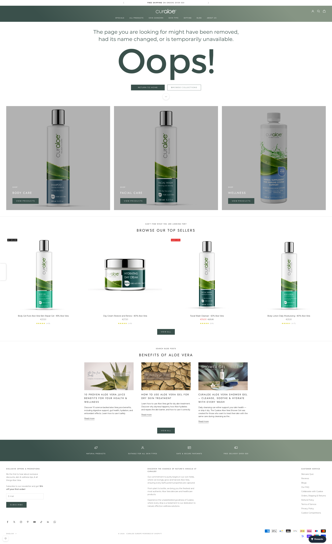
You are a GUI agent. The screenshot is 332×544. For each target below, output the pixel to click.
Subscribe (16, 505)
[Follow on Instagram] (21, 522)
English (10, 534)
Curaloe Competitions (311, 513)
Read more (89, 418)
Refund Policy (307, 500)
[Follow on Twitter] (14, 522)
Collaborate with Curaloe (312, 491)
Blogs (303, 483)
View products (25, 201)
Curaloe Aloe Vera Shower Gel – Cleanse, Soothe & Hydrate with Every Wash (223, 398)
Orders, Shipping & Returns (313, 496)
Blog (199, 18)
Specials (119, 18)
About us (212, 18)
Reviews (305, 478)
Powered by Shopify (152, 534)
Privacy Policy (307, 508)
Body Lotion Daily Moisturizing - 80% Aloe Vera (288, 316)
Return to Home (148, 87)
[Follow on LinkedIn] (48, 522)
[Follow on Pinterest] (27, 522)
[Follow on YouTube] (34, 522)
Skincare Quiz (307, 474)
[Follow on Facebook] (7, 522)
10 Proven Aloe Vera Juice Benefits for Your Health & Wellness (105, 398)
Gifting (188, 18)
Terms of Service (308, 504)
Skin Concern (156, 18)
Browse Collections (184, 87)
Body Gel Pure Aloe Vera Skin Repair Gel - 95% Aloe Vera (43, 316)
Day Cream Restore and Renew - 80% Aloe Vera (125, 316)
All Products (137, 18)
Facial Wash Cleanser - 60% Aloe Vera (207, 316)
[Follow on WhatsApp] (54, 522)
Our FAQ (305, 487)
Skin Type (173, 18)
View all (166, 332)
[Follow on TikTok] (41, 522)
